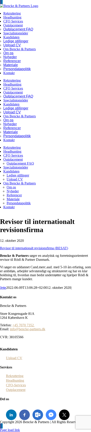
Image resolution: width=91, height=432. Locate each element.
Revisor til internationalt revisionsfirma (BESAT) (34, 248)
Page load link (10, 430)
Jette (3, 287)
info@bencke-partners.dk (27, 329)
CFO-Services (16, 385)
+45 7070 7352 (23, 325)
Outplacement (15, 390)
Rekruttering (14, 376)
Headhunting (15, 380)
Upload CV (14, 358)
